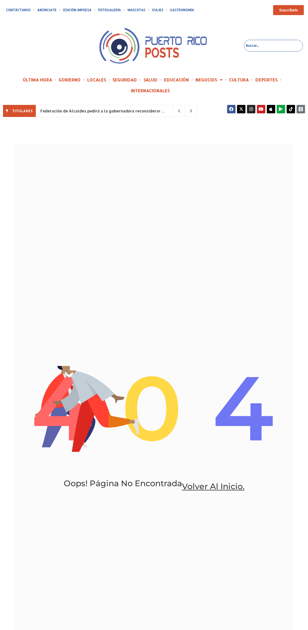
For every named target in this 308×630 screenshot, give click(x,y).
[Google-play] (281, 109)
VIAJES (157, 10)
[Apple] (271, 109)
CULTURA (239, 79)
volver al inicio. (213, 486)
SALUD (150, 79)
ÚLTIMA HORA (37, 79)
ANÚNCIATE (47, 10)
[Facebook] (231, 109)
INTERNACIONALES (150, 90)
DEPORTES (266, 79)
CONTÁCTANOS (18, 10)
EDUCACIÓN (176, 79)
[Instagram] (251, 109)
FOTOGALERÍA (109, 10)
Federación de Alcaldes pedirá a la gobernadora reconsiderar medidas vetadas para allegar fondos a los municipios (153, 111)
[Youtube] (261, 109)
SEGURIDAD (124, 79)
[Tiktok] (291, 109)
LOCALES (96, 79)
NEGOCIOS (206, 79)
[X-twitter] (241, 109)
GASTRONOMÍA (182, 10)
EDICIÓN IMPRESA (77, 10)
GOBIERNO (70, 79)
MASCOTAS (136, 10)
